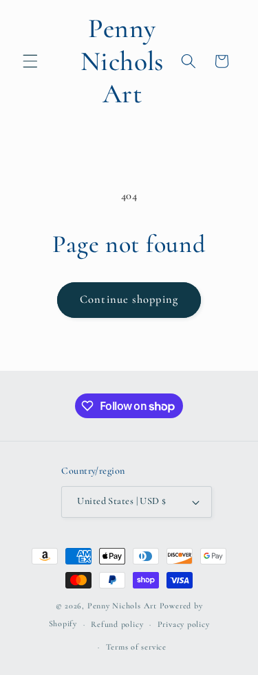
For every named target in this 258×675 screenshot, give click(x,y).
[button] (30, 61)
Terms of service (136, 647)
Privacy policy (184, 624)
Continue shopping (129, 299)
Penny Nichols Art (122, 605)
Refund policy (117, 624)
